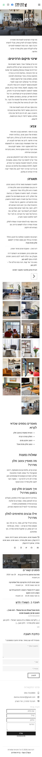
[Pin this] (15, 548)
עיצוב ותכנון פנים (26, 440)
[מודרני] (30, 291)
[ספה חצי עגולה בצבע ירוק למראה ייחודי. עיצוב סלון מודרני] (12, 386)
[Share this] (31, 548)
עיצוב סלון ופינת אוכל (24, 444)
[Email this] (36, 548)
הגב (38, 627)
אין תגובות (35, 577)
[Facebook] (12, 5)
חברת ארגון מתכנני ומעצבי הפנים (25, 270)
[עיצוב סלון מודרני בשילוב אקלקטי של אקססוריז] (30, 405)
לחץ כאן (34, 265)
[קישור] (21, 4)
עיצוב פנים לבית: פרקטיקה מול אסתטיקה (24, 582)
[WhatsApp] (4, 5)
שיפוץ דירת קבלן (28, 543)
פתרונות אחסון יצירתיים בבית (28, 575)
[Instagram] (8, 5)
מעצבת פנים (32, 537)
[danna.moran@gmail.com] (37, 697)
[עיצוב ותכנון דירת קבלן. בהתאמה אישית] (30, 310)
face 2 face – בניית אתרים (21, 753)
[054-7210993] (37, 692)
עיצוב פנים (15, 540)
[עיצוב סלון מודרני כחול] (12, 348)
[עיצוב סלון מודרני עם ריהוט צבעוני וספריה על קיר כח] (12, 367)
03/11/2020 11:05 (33, 616)
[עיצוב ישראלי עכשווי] (12, 329)
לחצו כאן (25, 259)
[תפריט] (39, 5)
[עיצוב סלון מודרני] (30, 367)
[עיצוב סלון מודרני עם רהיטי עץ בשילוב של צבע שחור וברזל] (30, 386)
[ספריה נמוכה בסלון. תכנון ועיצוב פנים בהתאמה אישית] (12, 310)
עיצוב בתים (23, 537)
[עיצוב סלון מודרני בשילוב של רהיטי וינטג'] (30, 348)
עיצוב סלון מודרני (26, 540)
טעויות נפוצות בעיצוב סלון (22, 433)
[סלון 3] (12, 291)
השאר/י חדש (22, 602)
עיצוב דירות (14, 537)
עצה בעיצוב (31, 31)
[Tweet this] (26, 548)
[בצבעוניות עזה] (30, 329)
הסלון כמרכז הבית (25, 437)
